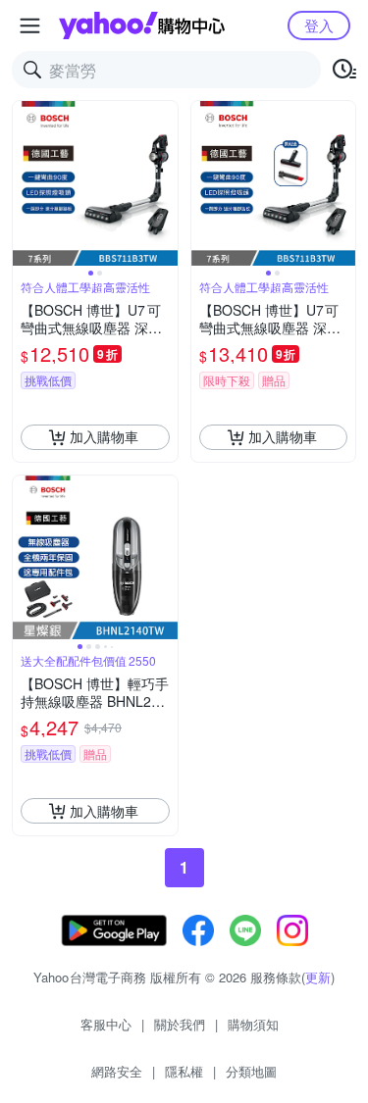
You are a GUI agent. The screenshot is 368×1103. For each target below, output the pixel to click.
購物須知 (253, 1024)
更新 (318, 977)
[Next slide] (165, 183)
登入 (319, 25)
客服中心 (105, 1024)
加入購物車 (104, 436)
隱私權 (184, 1071)
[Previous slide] (25, 183)
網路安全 (116, 1071)
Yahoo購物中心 (142, 25)
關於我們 (179, 1024)
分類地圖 (251, 1071)
